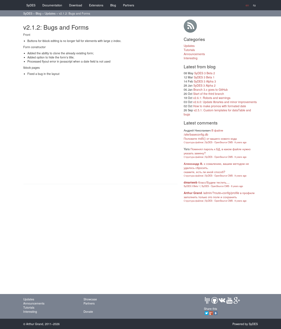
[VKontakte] (215, 313)
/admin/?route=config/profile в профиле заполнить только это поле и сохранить (219, 195)
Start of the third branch (208, 94)
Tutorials (189, 50)
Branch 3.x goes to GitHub (210, 89)
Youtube (229, 300)
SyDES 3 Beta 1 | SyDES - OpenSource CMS (206, 186)
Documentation (52, 5)
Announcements (194, 54)
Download (75, 5)
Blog (113, 5)
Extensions (96, 5)
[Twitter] (206, 313)
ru (254, 5)
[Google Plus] (211, 313)
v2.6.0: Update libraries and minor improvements (225, 102)
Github (214, 300)
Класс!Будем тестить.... (214, 182)
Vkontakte (222, 300)
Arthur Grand (193, 193)
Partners (128, 5)
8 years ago (240, 142)
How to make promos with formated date (219, 106)
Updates (50, 13)
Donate (88, 311)
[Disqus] (100, 129)
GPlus (236, 300)
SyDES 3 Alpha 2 (204, 85)
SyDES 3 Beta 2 (204, 73)
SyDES (30, 5)
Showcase (90, 299)
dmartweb (190, 182)
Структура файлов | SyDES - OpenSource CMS (208, 142)
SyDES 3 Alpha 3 (205, 81)
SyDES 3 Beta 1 (204, 77)
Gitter (207, 300)
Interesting (190, 58)
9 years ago (240, 156)
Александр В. (193, 164)
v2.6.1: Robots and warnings (211, 98)
